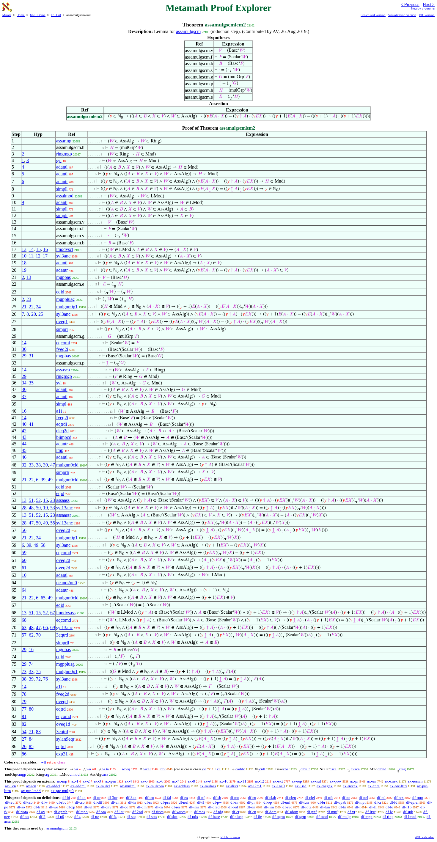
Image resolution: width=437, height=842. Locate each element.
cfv (163, 769)
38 (38, 464)
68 (24, 620)
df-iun (304, 802)
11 (31, 255)
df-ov (41, 812)
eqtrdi (61, 424)
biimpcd (63, 437)
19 (24, 270)
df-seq (131, 816)
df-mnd (322, 816)
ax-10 (224, 781)
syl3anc (63, 255)
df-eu (252, 797)
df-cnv (106, 807)
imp (59, 450)
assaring (63, 140)
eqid (60, 291)
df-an (81, 797)
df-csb (80, 802)
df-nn (24, 816)
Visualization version (402, 15)
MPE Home (37, 15)
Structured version (373, 15)
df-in (132, 802)
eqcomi (63, 342)
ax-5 (144, 781)
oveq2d (63, 530)
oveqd (62, 701)
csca (333, 769)
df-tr (377, 802)
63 (24, 627)
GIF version (427, 15)
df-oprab (60, 812)
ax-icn (31, 786)
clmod (75, 774)
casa (104, 774)
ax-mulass (208, 786)
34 (24, 382)
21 (24, 306)
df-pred (214, 807)
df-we (53, 807)
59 (24, 552)
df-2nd (137, 812)
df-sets (152, 816)
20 (33, 314)
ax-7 (175, 781)
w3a (105, 769)
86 (24, 753)
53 (52, 507)
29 (24, 355)
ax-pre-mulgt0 (62, 790)
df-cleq (290, 797)
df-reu (10, 802)
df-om (101, 812)
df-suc (287, 807)
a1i (59, 411)
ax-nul (316, 781)
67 (52, 612)
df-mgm (278, 816)
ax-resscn (415, 781)
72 (38, 678)
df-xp (71, 807)
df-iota (306, 807)
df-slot (172, 816)
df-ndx (193, 816)
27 (24, 739)
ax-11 (241, 781)
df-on (251, 807)
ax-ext (278, 781)
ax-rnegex (325, 786)
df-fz (113, 816)
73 (24, 671)
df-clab (270, 797)
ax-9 (207, 781)
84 (31, 739)
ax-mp (62, 781)
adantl (61, 166)
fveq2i (62, 349)
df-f (358, 807)
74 (31, 664)
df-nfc (328, 797)
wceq (126, 769)
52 (38, 500)
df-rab (28, 802)
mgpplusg (65, 299)
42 (24, 430)
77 (24, 708)
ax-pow (336, 781)
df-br (321, 802)
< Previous (410, 4)
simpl (61, 403)
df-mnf (332, 812)
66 (45, 627)
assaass (63, 500)
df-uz (95, 816)
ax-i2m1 (255, 786)
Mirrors (6, 15)
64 (24, 590)
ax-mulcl (103, 786)
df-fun (325, 807)
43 (24, 437)
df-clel (310, 797)
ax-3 (97, 781)
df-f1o (407, 807)
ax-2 (86, 781)
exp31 (62, 753)
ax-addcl (53, 786)
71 (31, 731)
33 (31, 464)
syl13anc (64, 507)
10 (24, 255)
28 (24, 507)
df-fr (37, 807)
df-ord (233, 807)
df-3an (131, 797)
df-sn (234, 802)
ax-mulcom (155, 786)
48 (31, 507)
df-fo (389, 807)
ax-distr (232, 786)
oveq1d (63, 724)
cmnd (382, 769)
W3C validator (424, 837)
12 (38, 255)
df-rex (399, 797)
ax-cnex (391, 781)
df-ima (194, 807)
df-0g (258, 816)
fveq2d (62, 694)
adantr (62, 181)
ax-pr (354, 781)
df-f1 (373, 807)
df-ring (388, 816)
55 (52, 522)
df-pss (165, 802)
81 (24, 716)
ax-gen (110, 781)
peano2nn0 (66, 582)
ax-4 (128, 781)
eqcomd (63, 552)
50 (38, 507)
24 (38, 306)
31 (31, 355)
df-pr (251, 802)
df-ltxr (370, 812)
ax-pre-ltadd (31, 790)
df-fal (167, 797)
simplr (62, 215)
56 (24, 530)
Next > (429, 4)
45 (24, 450)
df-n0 (60, 816)
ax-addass (182, 786)
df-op (267, 802)
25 (40, 314)
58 (43, 545)
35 (31, 382)
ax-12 (259, 781)
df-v (44, 802)
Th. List (56, 15)
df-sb (217, 797)
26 (24, 746)
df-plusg (236, 816)
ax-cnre (374, 786)
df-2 (42, 816)
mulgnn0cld (67, 464)
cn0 (262, 769)
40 (24, 424)
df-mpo (82, 812)
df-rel (88, 807)
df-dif (97, 802)
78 (24, 694)
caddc (240, 769)
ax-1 (74, 781)
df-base (214, 816)
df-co (124, 807)
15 (38, 249)
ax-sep (297, 781)
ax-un (371, 781)
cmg (402, 769)
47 (52, 464)
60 (24, 560)
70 (38, 634)
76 (45, 678)
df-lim (269, 807)
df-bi (66, 797)
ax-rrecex (350, 786)
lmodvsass (66, 612)
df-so (21, 807)
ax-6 (160, 781)
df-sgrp (300, 816)
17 (45, 255)
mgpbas (63, 277)
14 (31, 249)
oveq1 (62, 321)
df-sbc (61, 802)
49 (50, 479)
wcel (147, 769)
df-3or (112, 797)
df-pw (217, 802)
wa (89, 769)
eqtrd (61, 708)
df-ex (184, 797)
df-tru (149, 797)
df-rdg (218, 812)
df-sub (408, 812)
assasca (63, 369)
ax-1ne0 (278, 786)
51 (31, 500)
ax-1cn (10, 786)
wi (76, 769)
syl (59, 160)
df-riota (22, 812)
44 (24, 443)
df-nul (183, 802)
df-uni (285, 802)
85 (31, 746)
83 (38, 731)
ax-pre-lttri (398, 786)
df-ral (381, 797)
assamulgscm (188, 31)
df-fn (342, 807)
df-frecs (158, 812)
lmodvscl (64, 249)
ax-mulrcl (128, 786)
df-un (115, 802)
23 (28, 299)
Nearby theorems (423, 8)
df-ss (148, 802)
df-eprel (412, 802)
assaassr (63, 515)
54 (24, 731)
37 (24, 396)
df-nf (201, 797)
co (204, 769)
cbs (285, 769)
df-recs (199, 812)
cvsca (355, 769)
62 (31, 634)
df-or (96, 797)
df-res (176, 807)
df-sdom (291, 812)
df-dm (142, 807)
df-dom (270, 812)
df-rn (159, 807)
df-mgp (366, 816)
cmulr (305, 769)
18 (24, 262)
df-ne (346, 797)
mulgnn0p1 (67, 306)
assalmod (64, 195)
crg (46, 774)
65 (43, 597)
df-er (235, 812)
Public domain (230, 837)
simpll (61, 188)
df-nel (363, 797)
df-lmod (410, 816)
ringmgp (64, 153)
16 (45, 249)
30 (24, 349)
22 (31, 306)
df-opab (340, 802)
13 (24, 249)
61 (24, 567)
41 (31, 424)
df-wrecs (179, 812)
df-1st (119, 812)
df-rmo (417, 797)
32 (24, 464)
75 (38, 671)
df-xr (351, 812)
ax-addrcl (78, 786)
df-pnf (312, 812)
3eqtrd (62, 634)
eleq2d (62, 430)
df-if (200, 802)
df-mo (234, 797)
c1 (219, 769)
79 (24, 701)
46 (24, 457)
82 (24, 724)
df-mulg (344, 816)
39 (45, 464)
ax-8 (191, 781)
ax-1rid (300, 786)
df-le (389, 812)
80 (31, 708)
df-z (77, 816)
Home (21, 15)
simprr (62, 329)
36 (24, 389)
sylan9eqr (65, 739)
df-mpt (360, 802)
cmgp (21, 774)
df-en (252, 812)
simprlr (62, 472)
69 (52, 627)
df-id (393, 802)
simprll (62, 642)
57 (24, 634)
